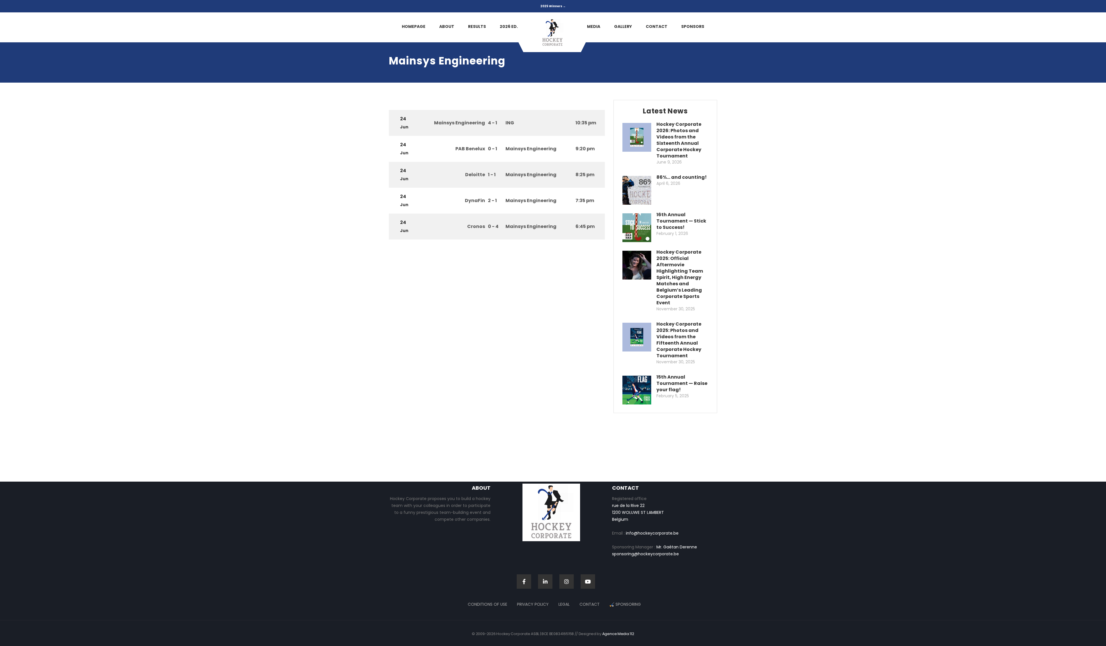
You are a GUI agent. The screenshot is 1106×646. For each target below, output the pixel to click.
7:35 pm (584, 200)
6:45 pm (585, 226)
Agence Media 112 (618, 633)
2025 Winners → (553, 6)
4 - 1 (492, 122)
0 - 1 (492, 148)
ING (509, 122)
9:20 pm (585, 148)
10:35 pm (585, 122)
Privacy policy (533, 604)
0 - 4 (493, 226)
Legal (564, 604)
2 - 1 (492, 200)
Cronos (476, 226)
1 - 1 (492, 174)
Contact (589, 604)
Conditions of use (487, 604)
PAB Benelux (470, 148)
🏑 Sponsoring (625, 604)
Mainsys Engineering (459, 122)
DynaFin (475, 200)
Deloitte (475, 174)
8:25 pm (584, 174)
